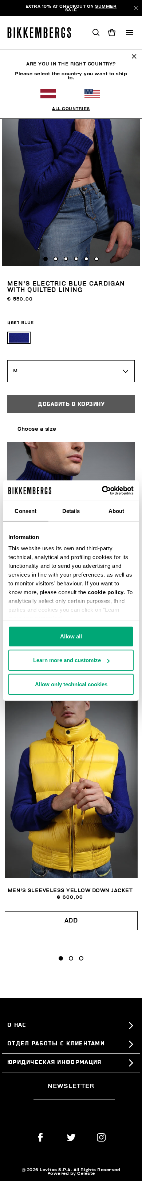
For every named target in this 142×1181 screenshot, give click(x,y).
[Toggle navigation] (130, 32)
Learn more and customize (67, 660)
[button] (61, 958)
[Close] (136, 8)
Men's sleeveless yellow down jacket (70, 890)
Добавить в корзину (71, 404)
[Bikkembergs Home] (42, 32)
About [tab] (117, 511)
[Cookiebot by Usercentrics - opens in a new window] (102, 490)
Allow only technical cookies (71, 684)
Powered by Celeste (71, 1173)
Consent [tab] (25, 511)
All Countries (71, 108)
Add (71, 921)
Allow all (71, 636)
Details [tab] (71, 511)
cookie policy (106, 592)
